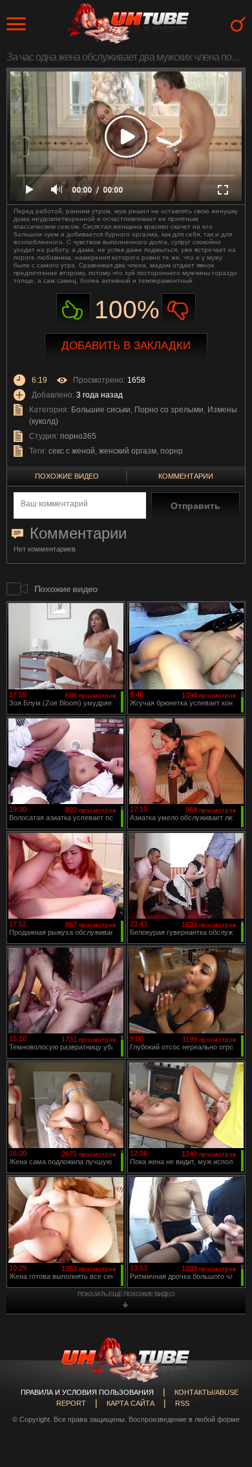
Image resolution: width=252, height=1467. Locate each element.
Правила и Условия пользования (87, 1392)
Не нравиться (179, 310)
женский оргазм (127, 450)
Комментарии (185, 476)
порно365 (78, 436)
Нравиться (73, 310)
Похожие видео (67, 476)
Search (238, 24)
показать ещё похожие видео (126, 1294)
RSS (182, 1403)
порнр (171, 450)
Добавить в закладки (126, 346)
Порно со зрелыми (169, 409)
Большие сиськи (101, 409)
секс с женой (71, 450)
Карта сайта (130, 1403)
